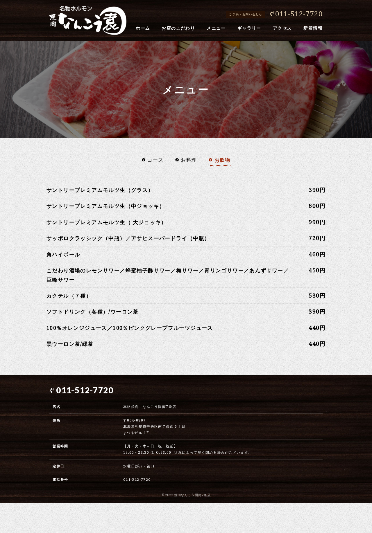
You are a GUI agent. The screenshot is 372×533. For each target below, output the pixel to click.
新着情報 (313, 28)
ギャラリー (249, 28)
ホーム (143, 28)
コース (155, 159)
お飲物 (222, 159)
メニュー (216, 28)
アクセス (282, 28)
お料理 (189, 159)
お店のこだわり (178, 28)
